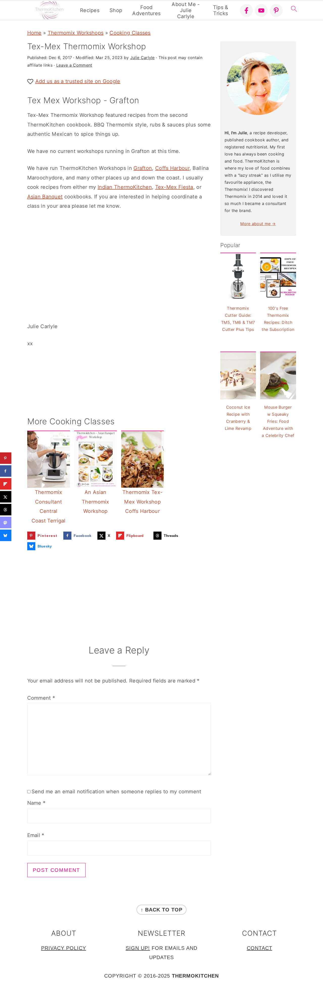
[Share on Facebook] (5, 471)
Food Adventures (146, 10)
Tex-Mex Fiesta (174, 187)
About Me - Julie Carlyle (186, 10)
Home (34, 33)
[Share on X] (5, 497)
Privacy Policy (63, 948)
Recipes (89, 10)
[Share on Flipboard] (5, 484)
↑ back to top (161, 909)
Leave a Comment (74, 65)
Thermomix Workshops (76, 33)
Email (35, 835)
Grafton (142, 168)
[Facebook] (246, 10)
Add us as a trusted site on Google (77, 81)
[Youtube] (261, 10)
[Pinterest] (276, 10)
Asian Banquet (45, 197)
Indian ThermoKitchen (125, 187)
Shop (116, 10)
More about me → (258, 223)
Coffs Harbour (172, 168)
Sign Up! (138, 948)
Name (36, 803)
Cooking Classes (130, 33)
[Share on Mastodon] (5, 522)
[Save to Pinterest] (5, 458)
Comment (41, 698)
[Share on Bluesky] (5, 535)
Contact (259, 948)
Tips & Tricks (220, 10)
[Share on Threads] (5, 509)
